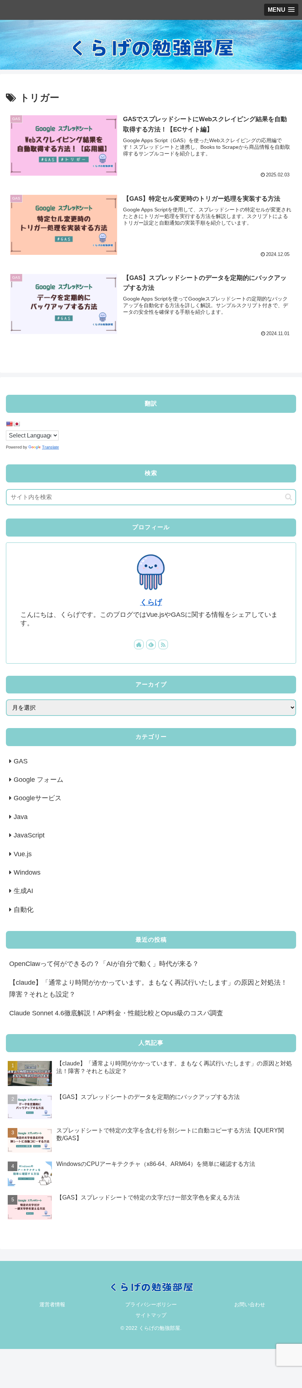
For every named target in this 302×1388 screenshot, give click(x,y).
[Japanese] (16, 424)
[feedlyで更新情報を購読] (151, 644)
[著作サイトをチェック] (139, 644)
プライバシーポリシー (151, 1304)
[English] (9, 424)
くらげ (151, 602)
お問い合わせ (249, 1304)
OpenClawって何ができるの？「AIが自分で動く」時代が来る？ (104, 963)
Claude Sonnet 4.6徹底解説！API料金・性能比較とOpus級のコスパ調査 (116, 1013)
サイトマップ (151, 1315)
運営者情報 (52, 1304)
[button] (288, 497)
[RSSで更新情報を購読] (163, 644)
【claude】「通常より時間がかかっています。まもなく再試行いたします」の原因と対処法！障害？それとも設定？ (148, 988)
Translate (50, 447)
